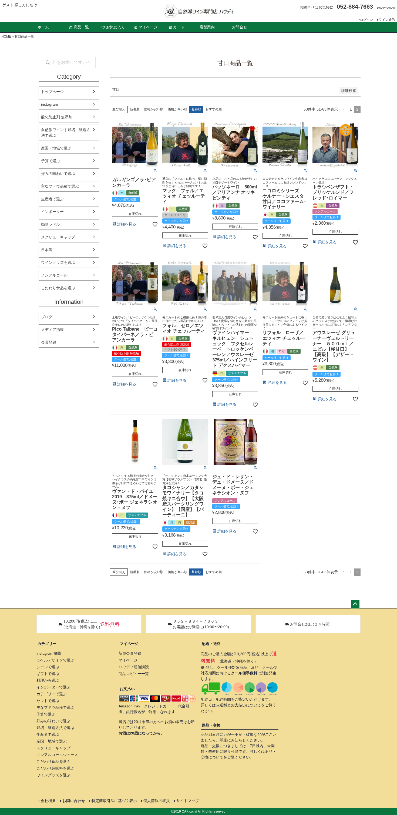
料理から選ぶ (47, 680)
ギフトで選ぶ (47, 673)
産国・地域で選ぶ (56, 148)
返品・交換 (211, 725)
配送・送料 (211, 643)
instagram (49, 104)
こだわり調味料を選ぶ (55, 768)
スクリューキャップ (58, 237)
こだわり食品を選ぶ (58, 288)
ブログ (46, 317)
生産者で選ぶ (52, 199)
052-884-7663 (355, 6)
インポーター (52, 211)
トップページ (52, 91)
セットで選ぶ (47, 700)
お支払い (127, 689)
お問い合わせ (73, 801)
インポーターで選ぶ (53, 687)
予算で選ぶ (50, 161)
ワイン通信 (387, 20)
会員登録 (48, 342)
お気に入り (115, 27)
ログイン (366, 20)
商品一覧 (81, 27)
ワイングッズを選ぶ (58, 262)
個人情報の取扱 (156, 801)
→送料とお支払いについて (238, 705)
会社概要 (48, 801)
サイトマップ (187, 801)
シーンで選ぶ (47, 667)
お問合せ (239, 27)
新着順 (135, 109)
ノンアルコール (54, 275)
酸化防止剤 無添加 (56, 117)
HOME (6, 36)
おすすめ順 (214, 109)
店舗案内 (207, 27)
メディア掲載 (52, 329)
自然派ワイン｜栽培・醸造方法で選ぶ (65, 133)
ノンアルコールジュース (57, 755)
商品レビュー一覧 (134, 673)
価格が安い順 (153, 109)
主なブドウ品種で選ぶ (60, 186)
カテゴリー (47, 643)
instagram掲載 (48, 653)
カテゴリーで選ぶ (51, 694)
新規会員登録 (130, 653)
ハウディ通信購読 (134, 667)
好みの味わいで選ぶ (58, 173)
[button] (344, 109)
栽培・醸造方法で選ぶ (55, 728)
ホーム (43, 27)
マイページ (148, 27)
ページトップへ (355, 604)
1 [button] (351, 109)
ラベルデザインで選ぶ (55, 660)
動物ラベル (50, 224)
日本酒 (46, 250)
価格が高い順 (177, 109)
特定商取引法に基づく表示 (114, 801)
